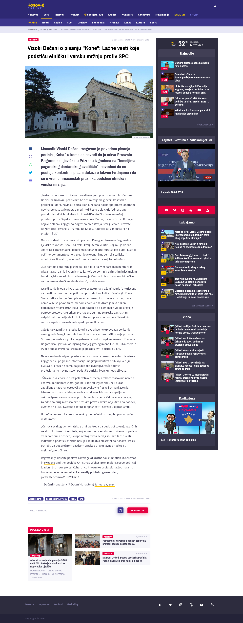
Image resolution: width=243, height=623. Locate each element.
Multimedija (162, 14)
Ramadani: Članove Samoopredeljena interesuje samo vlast (187, 77)
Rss (207, 210)
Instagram (183, 210)
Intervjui (59, 14)
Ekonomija (98, 22)
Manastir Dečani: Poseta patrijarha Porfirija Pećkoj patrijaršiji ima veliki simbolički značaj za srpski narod (112, 558)
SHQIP (194, 14)
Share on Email (31, 180)
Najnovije (187, 53)
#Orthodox (100, 458)
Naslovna (33, 14)
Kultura (140, 22)
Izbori (45, 22)
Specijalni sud (95, 14)
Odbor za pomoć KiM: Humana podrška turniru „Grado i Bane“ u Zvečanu (187, 101)
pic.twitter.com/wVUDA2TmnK (60, 477)
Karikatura (144, 14)
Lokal (127, 22)
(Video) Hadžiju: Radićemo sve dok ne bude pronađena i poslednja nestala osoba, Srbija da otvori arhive (187, 329)
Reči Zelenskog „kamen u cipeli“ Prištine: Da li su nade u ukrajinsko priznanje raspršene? (187, 258)
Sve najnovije (204, 124)
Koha (73, 499)
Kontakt (58, 604)
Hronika (114, 22)
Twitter (175, 210)
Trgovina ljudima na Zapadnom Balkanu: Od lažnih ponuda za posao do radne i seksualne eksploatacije (187, 282)
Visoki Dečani (35, 499)
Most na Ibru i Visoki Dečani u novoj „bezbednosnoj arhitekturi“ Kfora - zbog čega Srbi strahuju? (187, 235)
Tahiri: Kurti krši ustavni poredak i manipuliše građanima (187, 113)
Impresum (44, 604)
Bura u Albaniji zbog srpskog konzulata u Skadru (187, 270)
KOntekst (127, 14)
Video (187, 317)
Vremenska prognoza (186, 44)
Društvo (82, 22)
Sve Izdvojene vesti (201, 305)
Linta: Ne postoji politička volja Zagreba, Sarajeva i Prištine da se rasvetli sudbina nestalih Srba (187, 89)
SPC (81, 499)
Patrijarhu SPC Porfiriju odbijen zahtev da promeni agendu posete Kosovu (112, 541)
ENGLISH (179, 14)
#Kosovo (49, 462)
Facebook (166, 210)
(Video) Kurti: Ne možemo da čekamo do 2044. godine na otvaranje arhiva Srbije (187, 341)
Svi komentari (137, 510)
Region (58, 22)
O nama (29, 604)
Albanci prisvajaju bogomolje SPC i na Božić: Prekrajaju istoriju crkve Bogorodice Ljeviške (50, 557)
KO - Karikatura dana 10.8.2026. (186, 424)
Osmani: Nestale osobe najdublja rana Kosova (187, 65)
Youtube (199, 210)
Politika (32, 22)
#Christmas (129, 458)
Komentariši (120, 510)
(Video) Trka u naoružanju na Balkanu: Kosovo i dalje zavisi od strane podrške (187, 365)
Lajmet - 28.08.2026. (186, 171)
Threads (191, 210)
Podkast (74, 14)
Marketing (73, 604)
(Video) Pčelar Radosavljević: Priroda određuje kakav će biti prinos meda (187, 353)
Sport (153, 22)
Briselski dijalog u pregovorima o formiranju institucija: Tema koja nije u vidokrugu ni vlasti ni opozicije (187, 294)
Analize (112, 14)
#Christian (114, 458)
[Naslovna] (36, 6)
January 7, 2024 (105, 484)
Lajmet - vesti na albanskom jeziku (187, 140)
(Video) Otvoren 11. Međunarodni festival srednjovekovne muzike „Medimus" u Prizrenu (187, 377)
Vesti (46, 14)
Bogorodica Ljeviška (56, 499)
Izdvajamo (187, 222)
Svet (69, 22)
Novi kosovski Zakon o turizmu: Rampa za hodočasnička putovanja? (187, 246)
